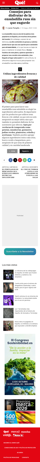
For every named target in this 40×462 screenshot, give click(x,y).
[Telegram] (29, 160)
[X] (15, 160)
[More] (34, 160)
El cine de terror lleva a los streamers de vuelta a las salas (29, 173)
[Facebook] (11, 160)
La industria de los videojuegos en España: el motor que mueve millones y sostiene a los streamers (26, 274)
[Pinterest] (20, 160)
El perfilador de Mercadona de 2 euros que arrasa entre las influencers (10, 173)
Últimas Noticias (5, 8)
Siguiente (25, 151)
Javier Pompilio (14, 28)
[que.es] (20, 3)
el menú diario (11, 47)
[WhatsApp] (25, 160)
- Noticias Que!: (14, 8)
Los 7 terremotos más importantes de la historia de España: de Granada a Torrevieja (26, 311)
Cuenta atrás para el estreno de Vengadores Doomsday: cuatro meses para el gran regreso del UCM (26, 286)
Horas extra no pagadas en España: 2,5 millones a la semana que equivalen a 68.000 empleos (26, 324)
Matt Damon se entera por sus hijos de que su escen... (24, 8)
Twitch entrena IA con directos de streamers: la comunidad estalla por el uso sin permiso (26, 298)
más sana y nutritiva (20, 63)
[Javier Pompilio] (4, 27)
